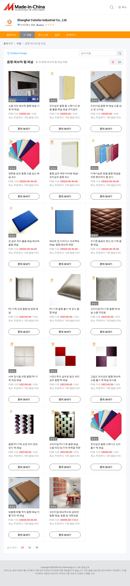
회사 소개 (43, 34)
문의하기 (71, 34)
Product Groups (18, 53)
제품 (29, 34)
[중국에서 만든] (24, 7)
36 (29, 547)
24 (22, 547)
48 (37, 547)
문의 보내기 (24, 128)
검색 (57, 34)
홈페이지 (11, 34)
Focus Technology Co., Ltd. (68, 567)
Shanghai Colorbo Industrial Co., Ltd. (42, 20)
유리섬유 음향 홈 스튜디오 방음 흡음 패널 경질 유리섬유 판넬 (64, 109)
